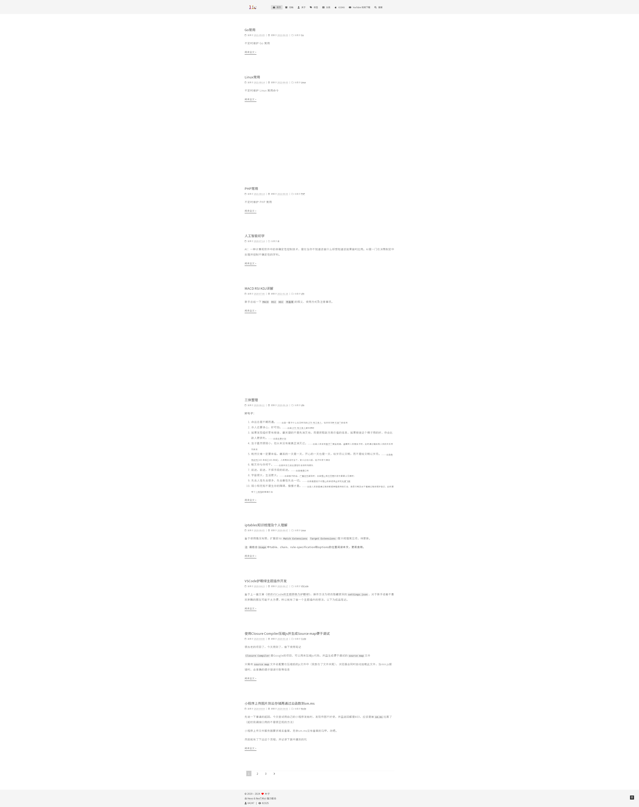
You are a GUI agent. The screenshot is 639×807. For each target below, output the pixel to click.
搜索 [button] (380, 7)
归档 (291, 7)
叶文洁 (336, 422)
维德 (302, 470)
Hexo (250, 798)
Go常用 (250, 29)
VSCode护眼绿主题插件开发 (266, 580)
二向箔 (259, 491)
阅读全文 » (250, 52)
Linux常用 (252, 77)
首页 (279, 7)
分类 (328, 7)
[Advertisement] (319, 144)
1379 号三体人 (315, 422)
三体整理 (251, 399)
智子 (329, 443)
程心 (323, 475)
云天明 (331, 475)
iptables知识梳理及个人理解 (266, 524)
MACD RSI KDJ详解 (259, 288)
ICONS (341, 7)
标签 (316, 7)
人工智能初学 (255, 235)
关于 (303, 7)
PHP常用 (251, 188)
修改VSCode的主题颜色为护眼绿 (288, 594)
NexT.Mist (261, 798)
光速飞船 (346, 481)
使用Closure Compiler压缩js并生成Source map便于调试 (287, 633)
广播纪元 (304, 475)
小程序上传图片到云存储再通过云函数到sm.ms (280, 703)
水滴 (294, 465)
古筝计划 (282, 438)
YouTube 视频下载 (361, 7)
